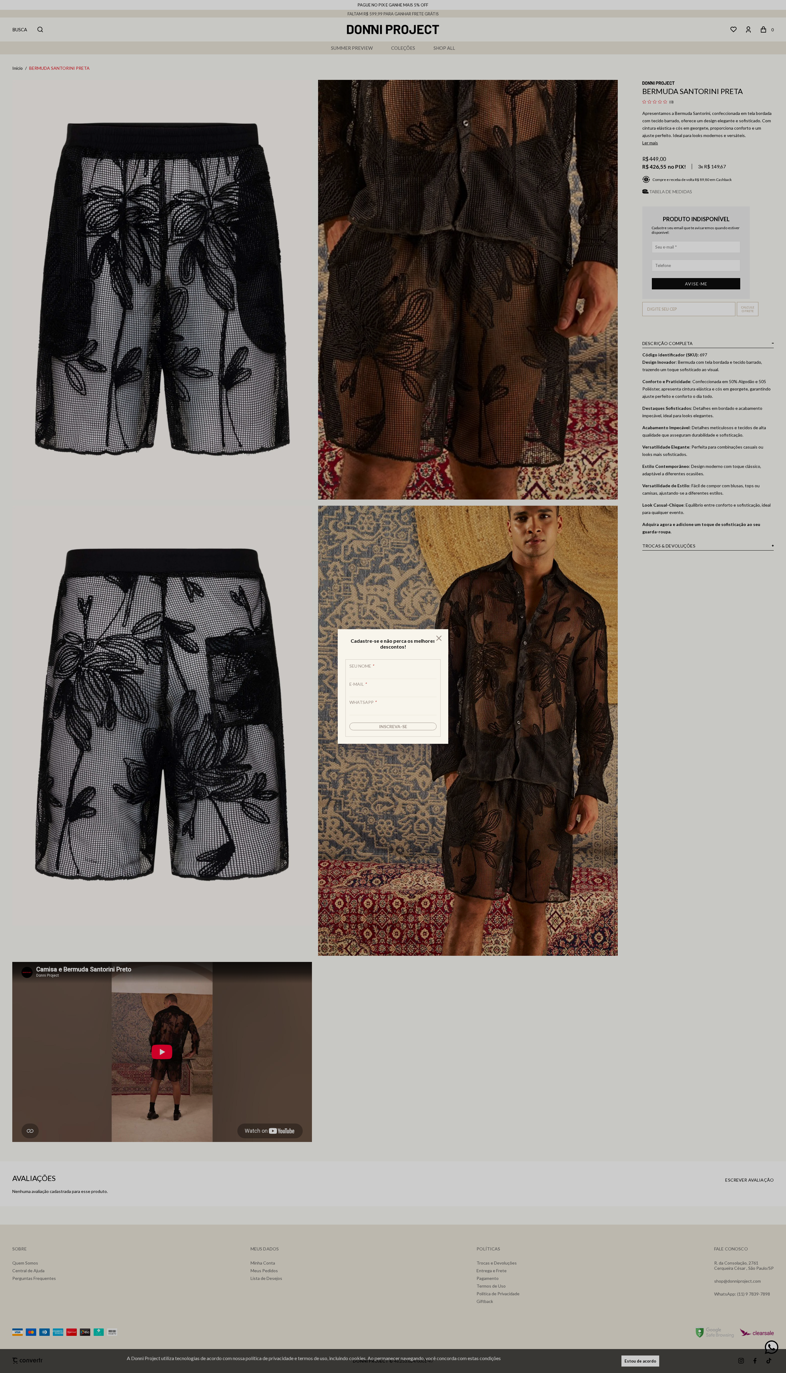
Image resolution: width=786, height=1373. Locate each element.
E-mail (358, 684)
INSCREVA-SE (393, 726)
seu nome (361, 666)
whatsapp (362, 702)
